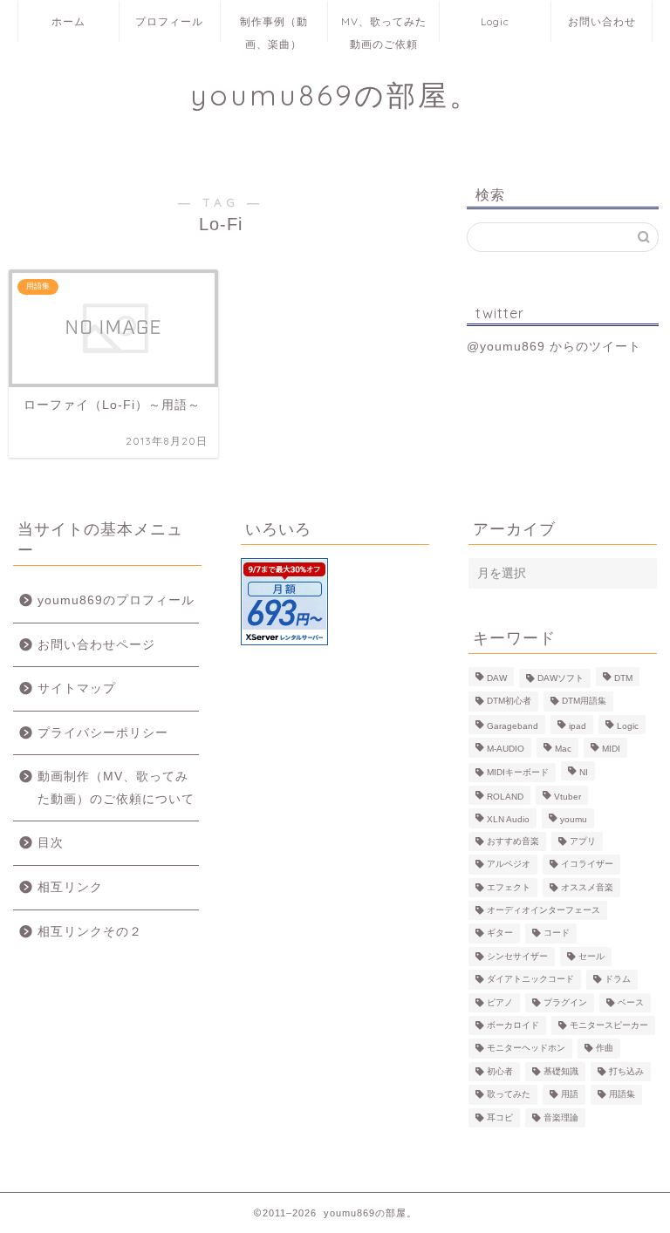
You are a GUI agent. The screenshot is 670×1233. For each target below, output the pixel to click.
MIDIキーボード (518, 772)
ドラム (618, 979)
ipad (577, 726)
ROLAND (505, 796)
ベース (631, 1002)
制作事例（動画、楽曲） (274, 28)
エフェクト (508, 887)
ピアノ (500, 1002)
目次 (51, 842)
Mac (563, 749)
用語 (569, 1095)
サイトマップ (77, 688)
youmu (573, 820)
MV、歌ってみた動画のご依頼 (384, 28)
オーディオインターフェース (543, 910)
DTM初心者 (509, 701)
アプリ (583, 841)
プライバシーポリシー (103, 732)
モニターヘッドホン (526, 1048)
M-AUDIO (505, 749)
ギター (500, 933)
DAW (497, 678)
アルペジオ (508, 864)
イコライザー (587, 864)
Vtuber (567, 796)
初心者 (500, 1071)
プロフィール (169, 21)
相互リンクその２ (90, 931)
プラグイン (565, 1002)
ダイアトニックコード (530, 979)
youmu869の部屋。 (335, 94)
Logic (495, 21)
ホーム (68, 21)
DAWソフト (560, 678)
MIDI (611, 749)
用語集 (622, 1095)
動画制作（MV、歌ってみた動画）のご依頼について (116, 788)
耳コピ (500, 1117)
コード (557, 933)
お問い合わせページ (96, 644)
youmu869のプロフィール (116, 600)
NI (583, 772)
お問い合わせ (602, 21)
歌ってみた (508, 1095)
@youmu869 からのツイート (554, 346)
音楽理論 (561, 1117)
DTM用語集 (584, 701)
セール (591, 956)
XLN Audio (508, 820)
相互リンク (70, 887)
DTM (623, 678)
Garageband (512, 726)
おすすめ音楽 (513, 841)
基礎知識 (561, 1071)
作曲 (604, 1048)
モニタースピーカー (609, 1025)
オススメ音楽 (587, 887)
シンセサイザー (517, 956)
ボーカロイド (513, 1025)
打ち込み (626, 1071)
